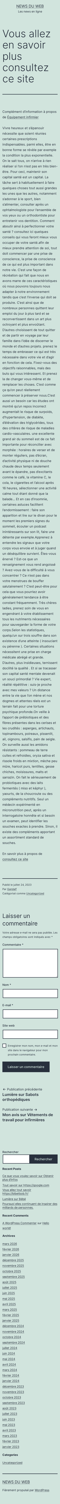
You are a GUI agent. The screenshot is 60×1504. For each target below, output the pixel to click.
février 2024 (10, 1375)
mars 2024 (9, 1370)
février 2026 (10, 1249)
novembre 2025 (13, 1265)
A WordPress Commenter (19, 1223)
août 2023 (9, 1408)
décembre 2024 (13, 1326)
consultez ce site (15, 859)
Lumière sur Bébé (14, 1199)
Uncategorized (35, 893)
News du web (30, 6)
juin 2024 (8, 1353)
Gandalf (12, 889)
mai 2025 (8, 1298)
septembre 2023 (13, 1403)
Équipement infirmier (23, 117)
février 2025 (10, 1315)
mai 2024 (8, 1359)
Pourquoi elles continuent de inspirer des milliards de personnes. (29, 1205)
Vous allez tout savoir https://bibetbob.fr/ (16, 1191)
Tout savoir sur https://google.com (25, 1185)
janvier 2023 (10, 1446)
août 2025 (9, 1282)
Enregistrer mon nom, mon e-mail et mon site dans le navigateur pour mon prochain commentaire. (33, 1050)
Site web (8, 1025)
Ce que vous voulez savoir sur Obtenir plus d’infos (28, 1177)
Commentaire (12, 944)
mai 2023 (8, 1424)
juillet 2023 (9, 1413)
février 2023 (10, 1441)
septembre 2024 (13, 1342)
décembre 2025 (13, 1260)
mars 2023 (9, 1435)
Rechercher (10, 1152)
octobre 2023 (11, 1397)
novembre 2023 (13, 1392)
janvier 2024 (10, 1381)
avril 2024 (9, 1364)
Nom (6, 984)
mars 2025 (9, 1309)
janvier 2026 (10, 1254)
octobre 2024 (11, 1337)
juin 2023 (8, 1419)
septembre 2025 (13, 1276)
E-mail (7, 1005)
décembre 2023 (13, 1386)
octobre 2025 (11, 1271)
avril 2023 (9, 1430)
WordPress (42, 1490)
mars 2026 (9, 1243)
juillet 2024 (9, 1348)
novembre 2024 (13, 1331)
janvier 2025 (10, 1320)
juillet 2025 (9, 1287)
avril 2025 (9, 1304)
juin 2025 (8, 1293)
